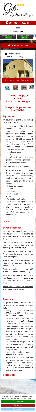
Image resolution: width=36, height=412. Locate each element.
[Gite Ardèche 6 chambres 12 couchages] (13, 87)
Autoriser (8, 37)
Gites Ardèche (15, 54)
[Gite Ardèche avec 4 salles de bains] (5, 87)
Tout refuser (18, 405)
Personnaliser (18, 409)
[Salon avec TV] (30, 87)
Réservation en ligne (19, 45)
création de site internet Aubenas (25, 384)
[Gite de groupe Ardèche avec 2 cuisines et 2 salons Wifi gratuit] (22, 87)
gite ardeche (31, 389)
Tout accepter (18, 401)
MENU (16, 31)
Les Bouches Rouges (16, 56)
